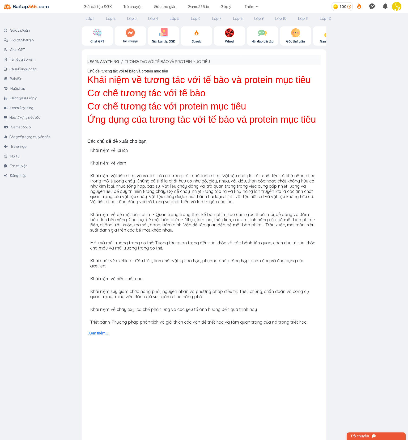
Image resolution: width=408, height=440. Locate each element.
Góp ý (226, 6)
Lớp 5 (174, 18)
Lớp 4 (153, 18)
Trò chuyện (133, 6)
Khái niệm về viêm (108, 163)
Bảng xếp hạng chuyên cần (29, 137)
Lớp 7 (216, 18)
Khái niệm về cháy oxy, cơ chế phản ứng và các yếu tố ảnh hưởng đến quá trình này (173, 309)
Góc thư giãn (165, 6)
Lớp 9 (259, 18)
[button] (398, 6)
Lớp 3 (132, 18)
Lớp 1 (89, 18)
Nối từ (14, 156)
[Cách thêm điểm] (349, 6)
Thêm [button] (249, 6)
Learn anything (103, 61)
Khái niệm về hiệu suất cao (116, 278)
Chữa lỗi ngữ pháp (23, 69)
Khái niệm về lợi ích (109, 150)
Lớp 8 (238, 18)
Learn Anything (21, 108)
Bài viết (15, 78)
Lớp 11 (303, 18)
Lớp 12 (325, 18)
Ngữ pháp (17, 88)
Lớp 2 (111, 18)
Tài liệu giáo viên (21, 59)
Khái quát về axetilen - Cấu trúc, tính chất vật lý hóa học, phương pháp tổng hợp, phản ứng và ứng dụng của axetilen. (197, 263)
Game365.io (198, 6)
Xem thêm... (98, 333)
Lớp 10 (281, 18)
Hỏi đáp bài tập (22, 40)
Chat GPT (17, 49)
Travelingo (18, 146)
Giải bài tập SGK (98, 6)
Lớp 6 (195, 18)
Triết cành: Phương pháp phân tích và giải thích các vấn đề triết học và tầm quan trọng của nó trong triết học (198, 322)
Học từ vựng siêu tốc (24, 117)
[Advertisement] (367, 55)
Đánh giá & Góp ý (23, 98)
